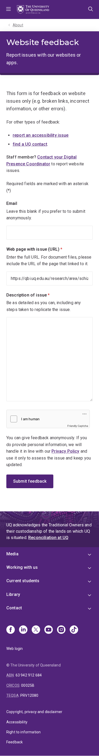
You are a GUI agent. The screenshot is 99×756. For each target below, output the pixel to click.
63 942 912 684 (29, 675)
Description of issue (37, 295)
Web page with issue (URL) (43, 249)
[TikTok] (74, 630)
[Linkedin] (23, 630)
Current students (23, 580)
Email (11, 203)
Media (12, 553)
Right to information (23, 732)
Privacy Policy (65, 451)
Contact (14, 607)
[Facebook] (10, 630)
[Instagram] (61, 630)
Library (13, 594)
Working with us (22, 567)
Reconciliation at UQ (48, 537)
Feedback (14, 742)
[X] (36, 630)
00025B (27, 685)
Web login (14, 648)
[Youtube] (48, 630)
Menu (8, 9)
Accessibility (16, 722)
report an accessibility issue (41, 135)
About (18, 25)
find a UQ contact (30, 144)
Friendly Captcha (77, 425)
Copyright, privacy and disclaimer (34, 712)
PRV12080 (29, 695)
